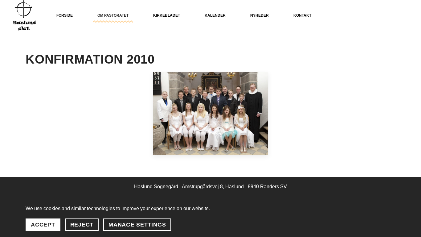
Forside (64, 15)
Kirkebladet (166, 15)
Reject (82, 225)
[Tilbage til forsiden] (24, 15)
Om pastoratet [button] (113, 15)
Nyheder (259, 15)
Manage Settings (137, 225)
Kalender (215, 15)
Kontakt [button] (302, 15)
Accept (43, 225)
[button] (210, 113)
